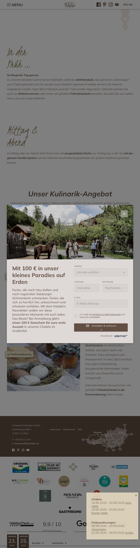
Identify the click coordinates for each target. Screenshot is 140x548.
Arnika (129, 532)
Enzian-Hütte (100, 513)
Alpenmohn (99, 529)
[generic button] (124, 213)
